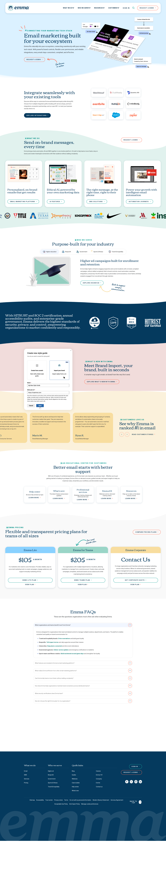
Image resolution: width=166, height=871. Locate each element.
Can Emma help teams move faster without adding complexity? (54, 678)
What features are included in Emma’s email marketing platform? (54, 663)
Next (127, 434)
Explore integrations (37, 115)
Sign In (126, 8)
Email (25, 771)
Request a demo (34, 59)
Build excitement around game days (72, 653)
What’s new (75, 790)
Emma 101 (99, 775)
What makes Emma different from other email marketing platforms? (56, 670)
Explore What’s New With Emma (101, 381)
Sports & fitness (98, 251)
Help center (75, 786)
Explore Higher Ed (91, 283)
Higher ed (51, 771)
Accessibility (40, 800)
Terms (66, 800)
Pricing (26, 783)
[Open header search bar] (133, 8)
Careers (98, 771)
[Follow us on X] (131, 781)
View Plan (29, 584)
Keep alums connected (54, 646)
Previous (121, 434)
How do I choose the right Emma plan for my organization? (52, 701)
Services (26, 779)
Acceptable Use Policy (61, 804)
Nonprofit (68, 251)
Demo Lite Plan (29, 580)
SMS (25, 775)
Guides (74, 775)
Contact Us (82, 742)
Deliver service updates (61, 650)
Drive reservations (64, 638)
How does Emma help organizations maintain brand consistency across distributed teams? (62, 686)
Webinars (75, 779)
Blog (73, 771)
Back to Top (133, 802)
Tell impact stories (52, 642)
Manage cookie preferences (89, 804)
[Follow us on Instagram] (135, 781)
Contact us (65, 735)
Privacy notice (58, 800)
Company (99, 779)
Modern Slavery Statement (101, 800)
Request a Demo (131, 772)
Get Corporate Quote (135, 580)
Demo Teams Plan (82, 580)
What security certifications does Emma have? (49, 693)
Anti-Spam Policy (74, 804)
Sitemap (32, 800)
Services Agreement (117, 800)
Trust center (49, 800)
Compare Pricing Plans (146, 532)
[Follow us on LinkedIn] (140, 781)
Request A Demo (147, 8)
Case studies (76, 783)
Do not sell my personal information (80, 800)
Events (98, 783)
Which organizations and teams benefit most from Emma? (53, 625)
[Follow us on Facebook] (126, 781)
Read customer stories (142, 434)
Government (83, 251)
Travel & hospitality (117, 251)
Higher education (51, 251)
